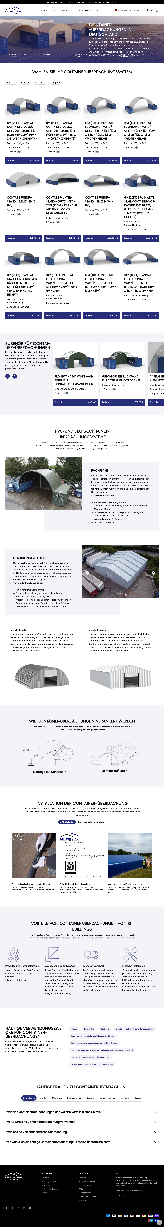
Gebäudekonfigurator (89, 10)
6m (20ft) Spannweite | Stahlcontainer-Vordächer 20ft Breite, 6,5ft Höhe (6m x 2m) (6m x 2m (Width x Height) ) (140, 207)
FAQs (81, 1189)
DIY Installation (67, 822)
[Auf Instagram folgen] (18, 1208)
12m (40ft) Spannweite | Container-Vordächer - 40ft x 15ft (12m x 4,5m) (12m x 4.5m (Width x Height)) (139, 130)
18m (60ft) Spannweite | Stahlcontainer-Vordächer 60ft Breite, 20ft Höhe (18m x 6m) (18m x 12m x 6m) (139, 283)
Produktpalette (85, 1185)
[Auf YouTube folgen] (30, 1208)
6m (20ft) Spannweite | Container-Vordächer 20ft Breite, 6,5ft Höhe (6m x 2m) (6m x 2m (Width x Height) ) (22, 130)
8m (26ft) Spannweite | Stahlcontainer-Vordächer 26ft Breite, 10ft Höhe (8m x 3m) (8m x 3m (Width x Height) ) (22, 285)
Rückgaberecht (85, 1193)
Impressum (83, 1200)
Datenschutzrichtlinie (87, 1196)
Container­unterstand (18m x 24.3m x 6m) (99, 201)
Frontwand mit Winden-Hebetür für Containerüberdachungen (74, 380)
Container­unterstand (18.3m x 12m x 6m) (21, 201)
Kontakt (106, 10)
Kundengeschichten (48, 10)
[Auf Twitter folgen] (12, 1208)
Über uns (82, 1178)
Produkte (30, 10)
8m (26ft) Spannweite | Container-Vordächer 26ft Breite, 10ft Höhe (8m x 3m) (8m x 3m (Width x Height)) (61, 130)
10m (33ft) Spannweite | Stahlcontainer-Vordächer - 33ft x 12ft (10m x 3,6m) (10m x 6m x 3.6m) (62, 283)
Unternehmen (68, 10)
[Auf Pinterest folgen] (24, 1208)
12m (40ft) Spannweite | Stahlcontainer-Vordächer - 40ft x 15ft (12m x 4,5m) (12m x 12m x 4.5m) (100, 283)
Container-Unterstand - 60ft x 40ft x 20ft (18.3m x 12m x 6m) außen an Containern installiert (61, 205)
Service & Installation (87, 1181)
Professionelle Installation (91, 822)
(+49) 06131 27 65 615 (124, 1195)
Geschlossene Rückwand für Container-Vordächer (121, 378)
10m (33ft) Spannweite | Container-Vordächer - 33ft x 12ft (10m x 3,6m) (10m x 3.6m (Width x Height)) (100, 130)
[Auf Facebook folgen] (6, 1208)
